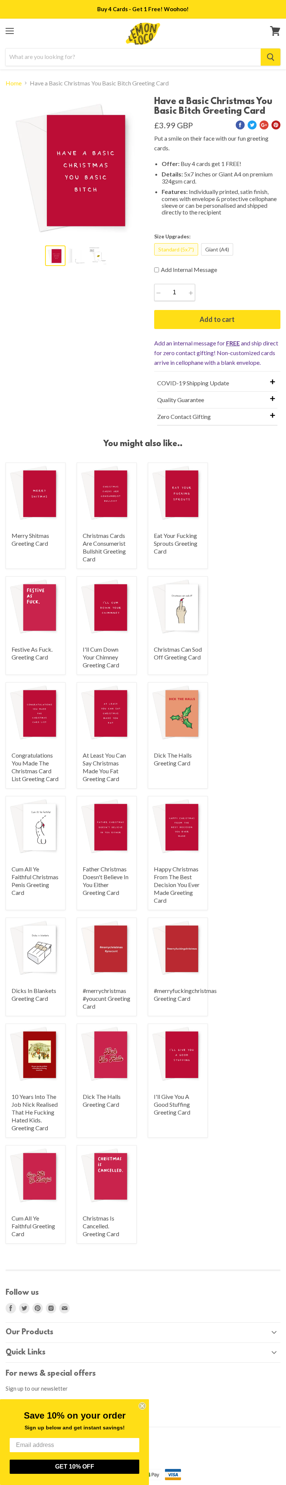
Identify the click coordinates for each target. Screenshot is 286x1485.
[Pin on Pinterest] (275, 124)
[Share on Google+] (264, 124)
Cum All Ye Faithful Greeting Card (33, 1226)
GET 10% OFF (74, 1466)
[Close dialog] (142, 1406)
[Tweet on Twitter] (252, 124)
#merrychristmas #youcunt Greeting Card (106, 998)
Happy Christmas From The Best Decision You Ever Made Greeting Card (177, 884)
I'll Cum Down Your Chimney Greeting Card (101, 657)
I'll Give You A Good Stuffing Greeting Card (172, 1104)
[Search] (270, 57)
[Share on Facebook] (240, 124)
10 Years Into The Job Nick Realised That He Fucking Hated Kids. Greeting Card (35, 1112)
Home (14, 83)
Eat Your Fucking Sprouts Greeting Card (175, 543)
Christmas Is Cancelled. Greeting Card (101, 1226)
